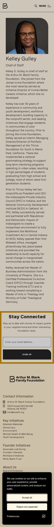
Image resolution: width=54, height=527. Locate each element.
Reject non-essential (27, 506)
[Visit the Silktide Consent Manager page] (43, 516)
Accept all (27, 497)
